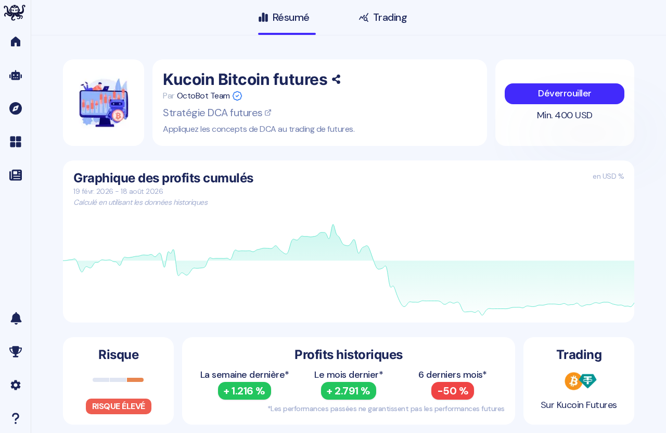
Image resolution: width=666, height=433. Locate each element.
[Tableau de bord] (15, 41)
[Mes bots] (15, 75)
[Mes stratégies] (15, 141)
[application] (348, 270)
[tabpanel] (348, 242)
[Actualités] (15, 175)
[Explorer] (15, 108)
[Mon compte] (15, 385)
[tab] (287, 20)
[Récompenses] (15, 351)
